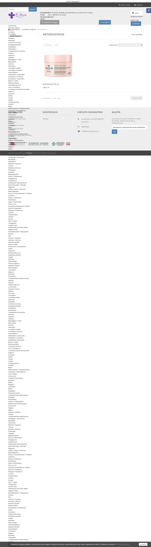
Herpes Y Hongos (14, 238)
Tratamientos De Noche (16, 51)
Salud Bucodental (14, 255)
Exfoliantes (12, 47)
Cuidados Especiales (15, 378)
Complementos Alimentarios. (18, 155)
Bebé (10, 106)
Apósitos (11, 259)
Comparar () (136, 98)
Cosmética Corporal (15, 70)
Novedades (16, 36)
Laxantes (11, 195)
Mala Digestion (13, 191)
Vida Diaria (12, 161)
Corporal (11, 94)
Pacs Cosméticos (14, 87)
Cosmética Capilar (14, 68)
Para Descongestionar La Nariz (19, 206)
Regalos (11, 384)
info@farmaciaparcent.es (90, 131)
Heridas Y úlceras (14, 240)
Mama (10, 382)
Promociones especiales (17, 119)
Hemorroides (13, 244)
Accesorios (12, 144)
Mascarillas (12, 62)
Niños (10, 389)
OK (114, 132)
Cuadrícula (48, 45)
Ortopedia (11, 276)
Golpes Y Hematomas (15, 401)
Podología (11, 170)
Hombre (11, 53)
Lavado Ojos (12, 225)
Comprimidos (13, 215)
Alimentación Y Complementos (19, 108)
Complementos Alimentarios (18, 395)
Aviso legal (12, 132)
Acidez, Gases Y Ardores (17, 189)
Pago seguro (12, 138)
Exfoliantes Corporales (16, 79)
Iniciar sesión (125, 5)
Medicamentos (13, 174)
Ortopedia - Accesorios (16, 157)
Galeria (10, 30)
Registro (140, 5)
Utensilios (11, 66)
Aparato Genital (13, 242)
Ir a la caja (104, 22)
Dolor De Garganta (14, 208)
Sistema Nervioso (14, 253)
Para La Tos (12, 204)
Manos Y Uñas (13, 81)
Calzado (11, 172)
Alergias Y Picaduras (15, 210)
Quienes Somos (14, 28)
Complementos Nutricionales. (18, 278)
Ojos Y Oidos (12, 221)
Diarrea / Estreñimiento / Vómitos (20, 193)
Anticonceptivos (14, 263)
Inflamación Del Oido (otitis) (18, 227)
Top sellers (12, 122)
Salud (10, 249)
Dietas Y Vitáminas (14, 198)
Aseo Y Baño (12, 374)
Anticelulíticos (13, 72)
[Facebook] (148, 10)
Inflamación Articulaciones (17, 183)
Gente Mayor (13, 268)
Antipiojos (11, 391)
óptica (10, 149)
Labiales (11, 57)
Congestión (12, 223)
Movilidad (11, 159)
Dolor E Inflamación (15, 176)
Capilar (10, 100)
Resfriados (12, 200)
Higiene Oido (13, 229)
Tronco (10, 166)
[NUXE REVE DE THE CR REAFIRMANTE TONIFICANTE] (58, 51)
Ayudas (11, 280)
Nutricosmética (13, 83)
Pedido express (14, 285)
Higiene (11, 91)
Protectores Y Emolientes (17, 246)
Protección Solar (14, 393)
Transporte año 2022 (15, 129)
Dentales (11, 274)
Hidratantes (12, 49)
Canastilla (11, 387)
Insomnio (11, 251)
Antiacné (11, 300)
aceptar (143, 544)
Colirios (11, 217)
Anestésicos (12, 181)
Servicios (11, 32)
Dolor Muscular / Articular (17, 185)
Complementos (13, 102)
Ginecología (12, 261)
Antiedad (11, 302)
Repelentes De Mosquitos (17, 142)
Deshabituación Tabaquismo (18, 232)
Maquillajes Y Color (15, 60)
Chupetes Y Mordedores (17, 110)
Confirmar (135, 24)
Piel (9, 236)
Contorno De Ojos (14, 43)
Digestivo (11, 187)
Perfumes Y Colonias (15, 77)
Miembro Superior (14, 164)
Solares (11, 64)
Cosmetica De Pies (14, 85)
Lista (56, 45)
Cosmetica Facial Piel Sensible (18, 89)
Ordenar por (113, 45)
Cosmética (12, 270)
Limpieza (11, 55)
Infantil (10, 104)
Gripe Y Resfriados (15, 202)
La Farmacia (12, 26)
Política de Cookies (122, 544)
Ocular (10, 98)
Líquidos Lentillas (14, 151)
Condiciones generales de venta (19, 135)
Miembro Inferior (14, 168)
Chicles (10, 234)
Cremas (11, 212)
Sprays (10, 219)
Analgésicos (12, 178)
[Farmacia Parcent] (17, 19)
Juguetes (11, 380)
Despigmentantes (14, 45)
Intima (10, 96)
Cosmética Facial (14, 297)
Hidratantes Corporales (16, 74)
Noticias (45, 119)
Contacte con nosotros (16, 125)
